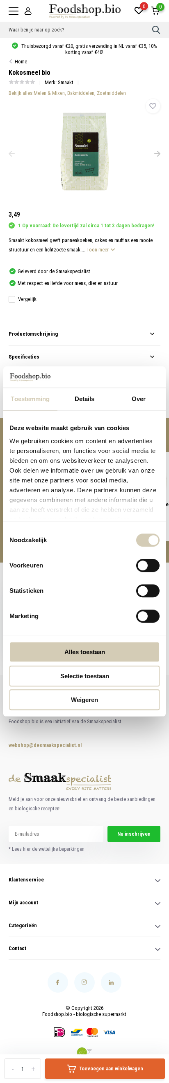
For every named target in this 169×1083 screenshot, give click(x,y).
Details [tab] (85, 398)
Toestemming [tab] (30, 398)
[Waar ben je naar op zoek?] (156, 30)
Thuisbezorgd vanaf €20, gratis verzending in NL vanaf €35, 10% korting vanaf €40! (88, 49)
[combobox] (81, 30)
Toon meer (98, 250)
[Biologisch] (84, 1052)
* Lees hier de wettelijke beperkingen (46, 849)
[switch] (148, 565)
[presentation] (12, 154)
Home (21, 61)
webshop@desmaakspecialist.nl (37, 745)
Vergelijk (27, 299)
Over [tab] (139, 398)
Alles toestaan (84, 651)
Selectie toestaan (84, 676)
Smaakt (65, 82)
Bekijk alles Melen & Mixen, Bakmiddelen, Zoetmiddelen (67, 93)
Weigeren (84, 699)
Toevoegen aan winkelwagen (111, 1068)
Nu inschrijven (134, 834)
